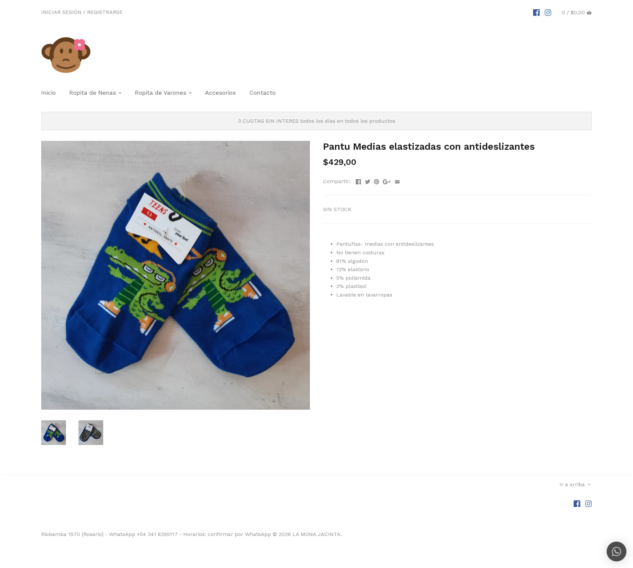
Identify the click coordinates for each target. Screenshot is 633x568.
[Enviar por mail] (397, 180)
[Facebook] (536, 12)
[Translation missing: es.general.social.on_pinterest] (376, 180)
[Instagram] (548, 12)
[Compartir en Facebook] (358, 180)
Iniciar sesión (61, 12)
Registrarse (105, 12)
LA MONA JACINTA (316, 534)
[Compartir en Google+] (387, 180)
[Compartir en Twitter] (367, 180)
